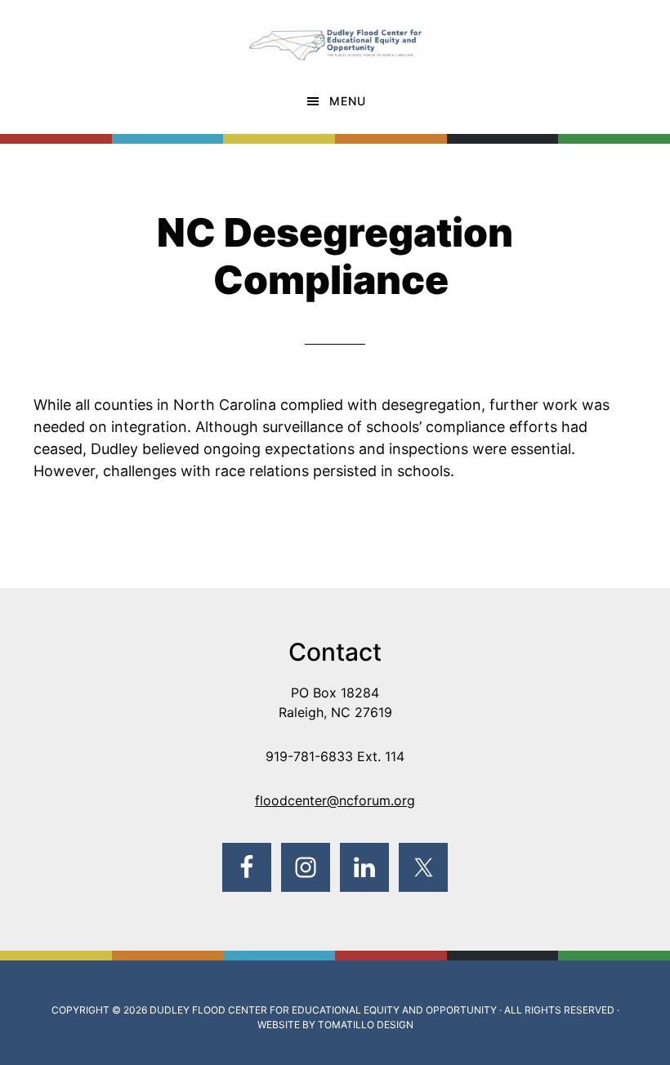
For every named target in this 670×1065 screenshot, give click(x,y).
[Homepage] (335, 35)
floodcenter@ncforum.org (335, 800)
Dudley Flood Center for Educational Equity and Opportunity (323, 1010)
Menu (347, 101)
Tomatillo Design (365, 1024)
